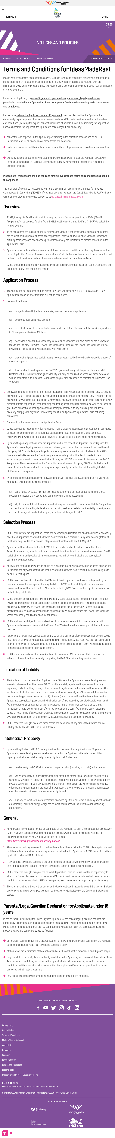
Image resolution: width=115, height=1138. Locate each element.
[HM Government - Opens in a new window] (39, 1122)
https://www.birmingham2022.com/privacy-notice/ (33, 841)
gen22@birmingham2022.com (67, 196)
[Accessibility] (5, 1133)
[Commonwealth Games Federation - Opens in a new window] (76, 1110)
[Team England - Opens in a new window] (76, 1122)
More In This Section (100, 58)
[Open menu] (4, 9)
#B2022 (73, 1000)
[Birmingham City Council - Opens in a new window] (39, 1110)
